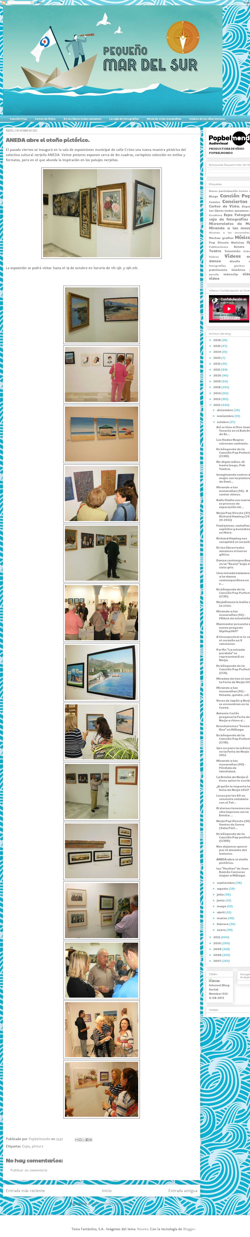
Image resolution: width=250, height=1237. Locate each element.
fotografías (217, 265)
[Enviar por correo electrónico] (77, 1140)
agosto (223, 888)
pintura (37, 1146)
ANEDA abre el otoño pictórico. (232, 861)
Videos (214, 256)
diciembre (225, 410)
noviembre (225, 416)
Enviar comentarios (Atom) (113, 1203)
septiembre (226, 883)
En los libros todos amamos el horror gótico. (231, 550)
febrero (223, 924)
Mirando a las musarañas (164, 118)
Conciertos (234, 201)
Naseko (142, 1229)
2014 (217, 393)
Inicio (107, 1190)
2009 (217, 949)
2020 (217, 375)
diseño (235, 261)
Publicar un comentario (28, 1170)
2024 (217, 352)
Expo (26, 1146)
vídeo (214, 278)
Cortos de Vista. (45, 118)
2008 (217, 955)
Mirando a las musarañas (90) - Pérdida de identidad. (231, 765)
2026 (217, 340)
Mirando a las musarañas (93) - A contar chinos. (232, 490)
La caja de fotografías (124, 118)
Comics (214, 202)
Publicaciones (218, 247)
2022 (217, 363)
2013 (217, 399)
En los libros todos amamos (82, 118)
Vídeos (233, 256)
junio (221, 900)
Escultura (215, 215)
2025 (217, 346)
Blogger (189, 1229)
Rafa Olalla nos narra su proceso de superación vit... (233, 503)
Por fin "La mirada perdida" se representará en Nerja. (230, 654)
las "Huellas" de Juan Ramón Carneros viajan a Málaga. (232, 871)
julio (220, 894)
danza (215, 260)
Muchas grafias (221, 238)
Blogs (213, 196)
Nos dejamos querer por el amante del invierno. (231, 849)
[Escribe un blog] (80, 1140)
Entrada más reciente (25, 1190)
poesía (214, 274)
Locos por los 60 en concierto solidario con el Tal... (232, 798)
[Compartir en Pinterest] (90, 1140)
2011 (217, 937)
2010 (217, 943)
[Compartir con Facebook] (87, 1140)
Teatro (215, 250)
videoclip (230, 274)
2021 (217, 369)
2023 (217, 358)
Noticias (237, 242)
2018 (217, 387)
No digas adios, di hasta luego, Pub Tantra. (230, 465)
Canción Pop (18, 118)
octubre (223, 422)
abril (221, 912)
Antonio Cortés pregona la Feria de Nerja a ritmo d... (233, 716)
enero (221, 930)
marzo (222, 918)
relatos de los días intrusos (207, 118)
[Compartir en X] (83, 1140)
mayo (222, 906)
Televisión (232, 251)
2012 (217, 405)
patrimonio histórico (227, 270)
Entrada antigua (182, 1190)
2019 (217, 381)
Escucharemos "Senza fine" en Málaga (232, 727)
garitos (239, 265)
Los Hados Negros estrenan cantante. (232, 441)
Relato (239, 247)
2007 (217, 961)
